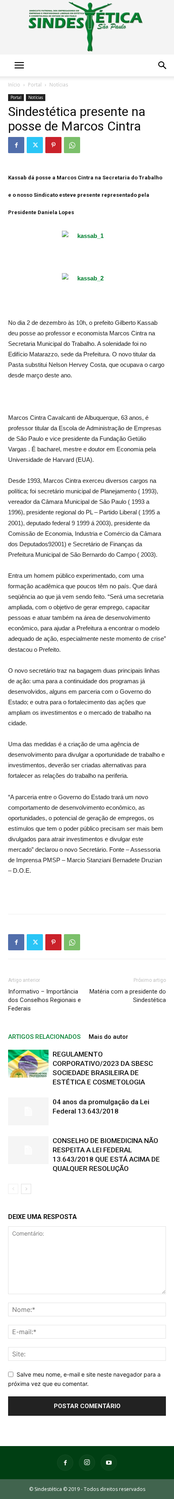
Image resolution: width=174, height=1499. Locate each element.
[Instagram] (87, 1463)
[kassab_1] (87, 248)
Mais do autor (108, 1036)
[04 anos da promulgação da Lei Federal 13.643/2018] (28, 1111)
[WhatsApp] (72, 145)
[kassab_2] (87, 290)
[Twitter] (35, 145)
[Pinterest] (53, 145)
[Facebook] (16, 145)
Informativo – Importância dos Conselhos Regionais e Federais (44, 1000)
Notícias (58, 84)
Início (14, 84)
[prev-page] (13, 1189)
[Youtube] (109, 1463)
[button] (19, 65)
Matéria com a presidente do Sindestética (127, 996)
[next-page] (26, 1189)
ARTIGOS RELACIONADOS (44, 1036)
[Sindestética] (87, 27)
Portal (35, 84)
